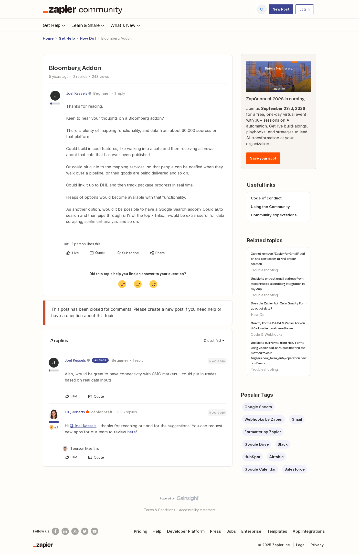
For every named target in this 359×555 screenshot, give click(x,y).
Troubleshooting (264, 270)
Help (157, 531)
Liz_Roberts (75, 412)
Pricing (140, 531)
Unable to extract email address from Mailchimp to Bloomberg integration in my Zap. (278, 283)
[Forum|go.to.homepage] (84, 9)
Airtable (276, 456)
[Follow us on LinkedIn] (65, 531)
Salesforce (295, 469)
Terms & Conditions (159, 510)
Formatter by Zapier (262, 431)
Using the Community (270, 206)
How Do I (88, 38)
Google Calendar (260, 469)
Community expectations (274, 215)
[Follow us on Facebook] (55, 531)
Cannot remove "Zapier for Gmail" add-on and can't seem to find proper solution (278, 258)
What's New (123, 25)
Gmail (297, 419)
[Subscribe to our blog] (75, 531)
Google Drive (256, 444)
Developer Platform (186, 531)
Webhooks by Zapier (263, 419)
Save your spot (263, 158)
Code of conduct (266, 198)
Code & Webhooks (267, 334)
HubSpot (252, 456)
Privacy (317, 545)
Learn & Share (85, 25)
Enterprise (251, 531)
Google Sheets (258, 407)
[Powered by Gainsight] (179, 499)
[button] (281, 9)
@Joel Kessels (83, 425)
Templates (277, 531)
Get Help (52, 25)
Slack (283, 444)
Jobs (231, 531)
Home (48, 38)
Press (215, 531)
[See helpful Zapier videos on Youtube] (94, 531)
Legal (301, 545)
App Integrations (309, 531)
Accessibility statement (197, 510)
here (131, 431)
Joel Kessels (76, 93)
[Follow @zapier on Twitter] (84, 531)
